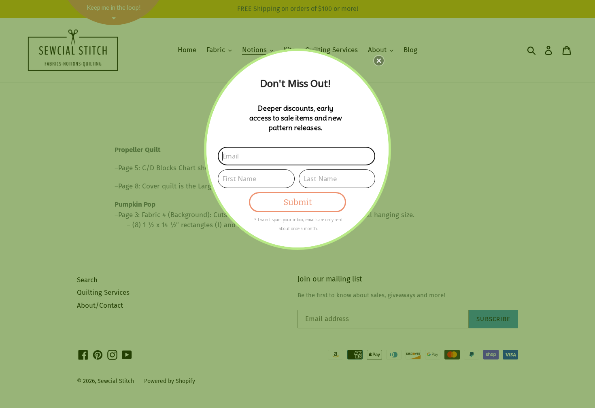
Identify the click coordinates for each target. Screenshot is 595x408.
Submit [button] (298, 202)
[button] (379, 61)
